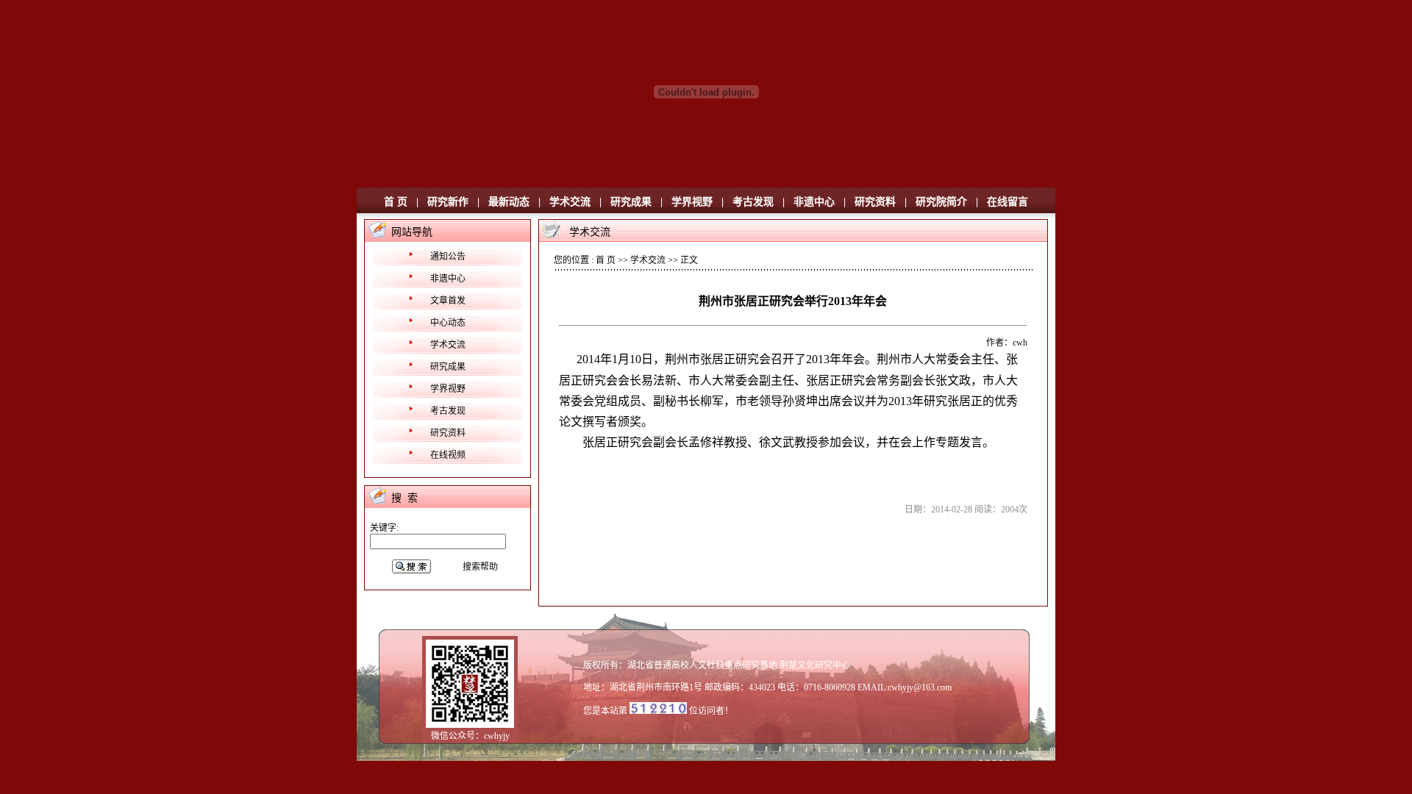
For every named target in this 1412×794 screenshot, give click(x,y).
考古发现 (753, 201)
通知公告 (448, 256)
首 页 (395, 201)
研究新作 (447, 201)
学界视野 (692, 201)
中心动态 (448, 323)
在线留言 (1007, 201)
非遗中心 (814, 201)
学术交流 (570, 201)
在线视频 (448, 455)
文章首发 (448, 301)
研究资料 (875, 201)
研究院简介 (941, 201)
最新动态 (509, 201)
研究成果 (631, 201)
